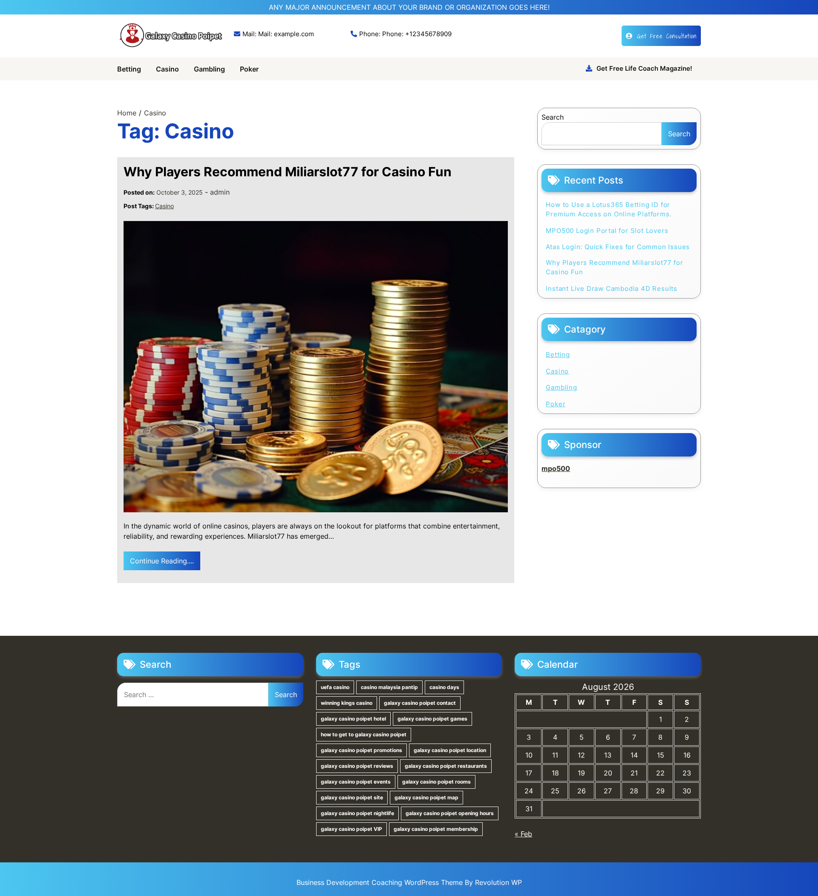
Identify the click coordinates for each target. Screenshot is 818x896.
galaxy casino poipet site (352, 797)
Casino (167, 69)
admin (220, 192)
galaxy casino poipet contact (420, 703)
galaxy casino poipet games (432, 718)
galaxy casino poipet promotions (361, 750)
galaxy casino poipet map (426, 797)
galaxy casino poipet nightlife (357, 813)
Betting (129, 69)
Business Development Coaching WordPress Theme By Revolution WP (409, 882)
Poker (249, 69)
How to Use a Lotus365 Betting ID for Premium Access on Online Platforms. (608, 209)
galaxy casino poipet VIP (351, 829)
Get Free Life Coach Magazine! (644, 68)
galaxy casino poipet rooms (436, 781)
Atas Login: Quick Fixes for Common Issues (618, 247)
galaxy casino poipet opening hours (450, 813)
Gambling (209, 69)
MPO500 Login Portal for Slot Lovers (607, 231)
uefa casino (335, 687)
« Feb (523, 834)
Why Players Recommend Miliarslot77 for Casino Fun (288, 171)
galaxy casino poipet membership (436, 829)
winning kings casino (346, 703)
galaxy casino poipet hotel (353, 718)
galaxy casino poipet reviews (357, 766)
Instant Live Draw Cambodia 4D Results (611, 288)
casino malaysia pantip (389, 687)
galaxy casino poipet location (450, 750)
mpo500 (555, 468)
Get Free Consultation (667, 36)
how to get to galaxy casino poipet (363, 734)
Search (552, 117)
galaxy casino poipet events (356, 781)
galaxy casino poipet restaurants (446, 766)
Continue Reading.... (162, 561)
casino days (444, 687)
